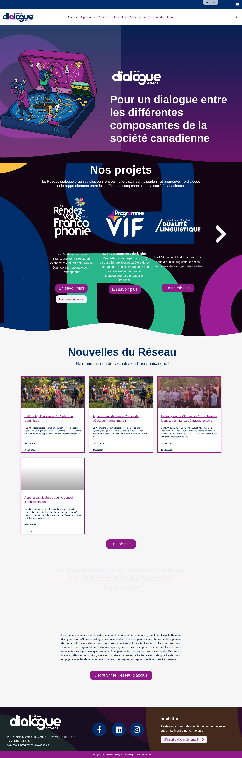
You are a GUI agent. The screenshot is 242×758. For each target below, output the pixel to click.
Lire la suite (30, 443)
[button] (87, 17)
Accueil (73, 17)
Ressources (137, 17)
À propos (86, 17)
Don (170, 17)
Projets (102, 17)
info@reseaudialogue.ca (34, 744)
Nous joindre (156, 17)
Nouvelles (119, 17)
